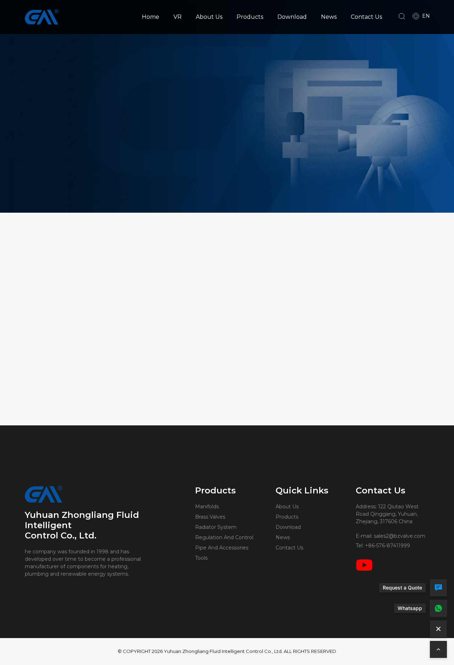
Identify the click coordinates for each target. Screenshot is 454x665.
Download (292, 16)
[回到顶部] (438, 649)
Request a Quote (402, 588)
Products (250, 16)
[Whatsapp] (438, 608)
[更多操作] (438, 628)
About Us (209, 16)
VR (177, 16)
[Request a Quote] (438, 587)
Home (150, 16)
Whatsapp (410, 608)
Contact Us (366, 16)
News (329, 16)
